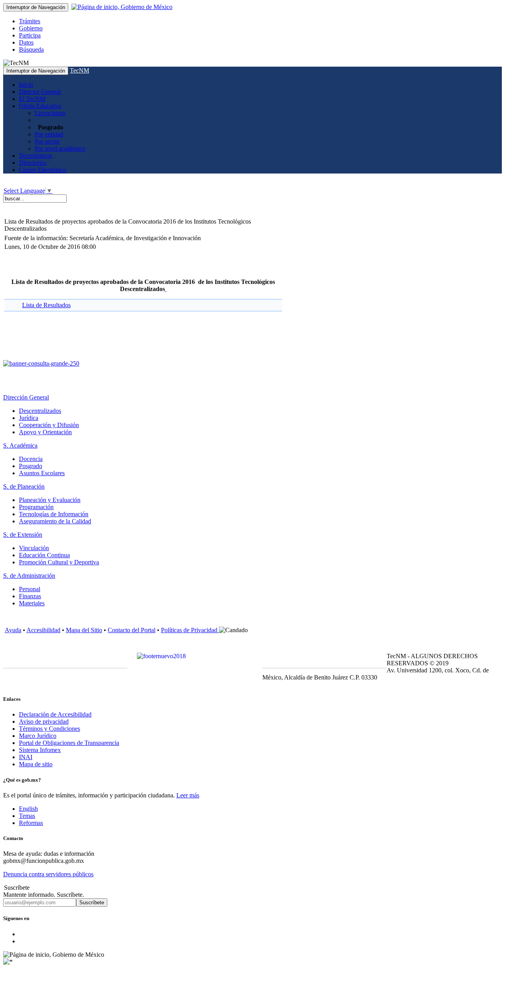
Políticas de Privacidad (190, 630)
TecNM (79, 70)
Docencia (31, 458)
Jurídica (28, 417)
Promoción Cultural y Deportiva (59, 562)
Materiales (32, 603)
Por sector (47, 141)
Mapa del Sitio (84, 630)
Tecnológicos (35, 155)
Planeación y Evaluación (49, 500)
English (28, 808)
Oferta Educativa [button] (40, 106)
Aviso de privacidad (44, 721)
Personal (29, 589)
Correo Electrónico (42, 169)
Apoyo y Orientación (45, 432)
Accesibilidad (43, 630)
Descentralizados (40, 410)
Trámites (29, 21)
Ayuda (13, 630)
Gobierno (31, 28)
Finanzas (30, 596)
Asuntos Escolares (42, 473)
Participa (30, 35)
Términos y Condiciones (49, 728)
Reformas (31, 822)
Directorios (33, 162)
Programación (36, 507)
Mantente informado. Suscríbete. (43, 894)
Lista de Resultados (46, 305)
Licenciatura (50, 113)
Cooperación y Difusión (49, 425)
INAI (25, 757)
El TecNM (32, 98)
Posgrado (30, 466)
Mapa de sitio (35, 764)
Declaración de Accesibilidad (55, 714)
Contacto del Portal (131, 630)
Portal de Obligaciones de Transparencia (69, 742)
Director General (40, 91)
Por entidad (49, 134)
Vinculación (34, 548)
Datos (26, 42)
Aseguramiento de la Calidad (55, 521)
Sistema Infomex (40, 750)
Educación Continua (44, 555)
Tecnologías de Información (53, 514)
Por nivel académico (60, 148)
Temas (27, 815)
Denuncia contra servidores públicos (48, 874)
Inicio (26, 84)
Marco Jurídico (37, 735)
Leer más (187, 795)
